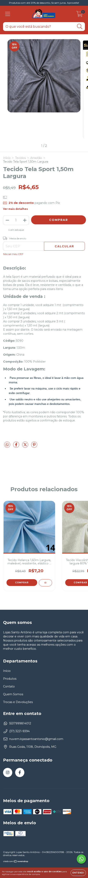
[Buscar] (80, 26)
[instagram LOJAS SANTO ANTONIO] (7, 772)
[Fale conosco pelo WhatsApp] (81, 859)
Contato (9, 686)
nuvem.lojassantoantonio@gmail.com (36, 739)
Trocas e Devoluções (18, 702)
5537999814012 (20, 723)
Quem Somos (13, 694)
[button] (22, 382)
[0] (79, 15)
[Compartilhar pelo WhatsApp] (7, 445)
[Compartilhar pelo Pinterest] (34, 446)
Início (7, 158)
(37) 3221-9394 (19, 731)
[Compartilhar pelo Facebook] (16, 446)
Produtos (9, 678)
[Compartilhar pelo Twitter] (25, 446)
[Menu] (7, 14)
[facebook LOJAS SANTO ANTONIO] (19, 772)
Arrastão (36, 158)
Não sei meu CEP (13, 254)
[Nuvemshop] (16, 861)
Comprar (22, 582)
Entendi (78, 872)
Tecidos (20, 158)
